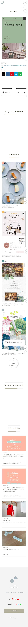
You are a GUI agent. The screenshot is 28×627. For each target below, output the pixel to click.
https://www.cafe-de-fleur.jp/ (7, 305)
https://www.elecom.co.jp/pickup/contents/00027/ (11, 256)
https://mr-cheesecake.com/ (7, 207)
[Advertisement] (14, 129)
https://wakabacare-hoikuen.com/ (8, 354)
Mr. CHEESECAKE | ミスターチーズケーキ (11, 205)
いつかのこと (5, 525)
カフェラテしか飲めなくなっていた (10, 549)
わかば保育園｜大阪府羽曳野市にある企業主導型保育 (13, 353)
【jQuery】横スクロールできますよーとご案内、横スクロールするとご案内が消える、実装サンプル (13, 456)
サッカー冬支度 (6, 520)
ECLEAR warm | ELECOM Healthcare (10, 254)
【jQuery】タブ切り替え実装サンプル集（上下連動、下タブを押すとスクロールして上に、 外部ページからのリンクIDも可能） (13, 489)
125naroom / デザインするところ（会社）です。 (12, 463)
